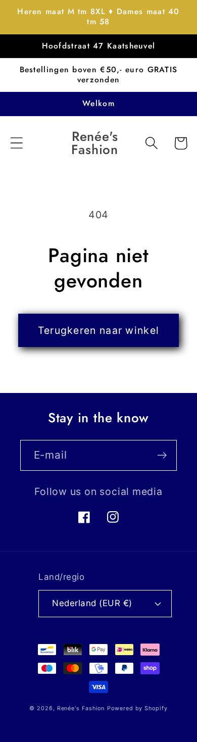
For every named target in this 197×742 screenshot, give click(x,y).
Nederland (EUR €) (92, 603)
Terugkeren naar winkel (99, 330)
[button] (16, 143)
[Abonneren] (161, 455)
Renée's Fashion (81, 708)
